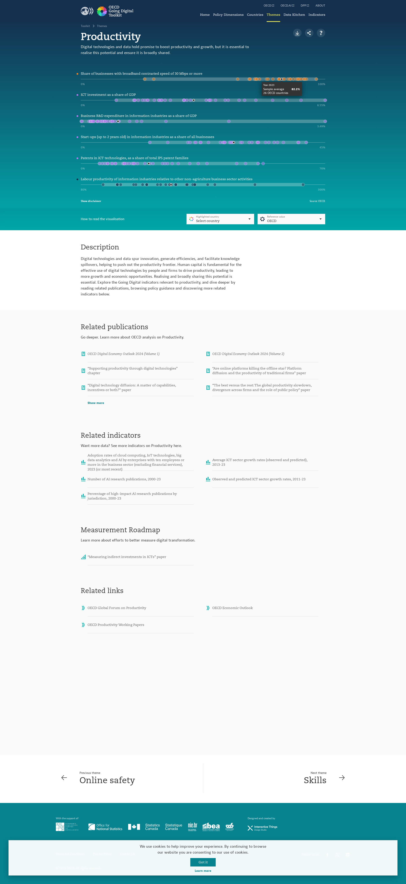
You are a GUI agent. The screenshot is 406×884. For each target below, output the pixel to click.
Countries (255, 15)
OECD (267, 5)
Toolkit (85, 26)
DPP (303, 5)
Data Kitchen (294, 15)
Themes (273, 15)
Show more (96, 403)
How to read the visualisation (102, 219)
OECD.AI (286, 5)
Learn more (203, 870)
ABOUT (320, 5)
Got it (203, 862)
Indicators (317, 15)
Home (205, 15)
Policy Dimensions (228, 15)
